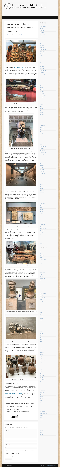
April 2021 (41, 43)
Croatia (41, 270)
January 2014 (42, 220)
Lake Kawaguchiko (43, 324)
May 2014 (41, 211)
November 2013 (42, 224)
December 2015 (43, 171)
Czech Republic (42, 272)
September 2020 (43, 51)
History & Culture (29, 34)
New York (41, 358)
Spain (41, 394)
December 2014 (43, 196)
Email (8, 444)
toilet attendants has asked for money (12, 76)
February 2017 (42, 142)
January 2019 (42, 93)
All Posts (22, 34)
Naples (41, 356)
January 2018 (42, 118)
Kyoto (41, 322)
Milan (41, 345)
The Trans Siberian (43, 404)
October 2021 (42, 34)
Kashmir (41, 318)
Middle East (42, 343)
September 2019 (43, 76)
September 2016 (43, 152)
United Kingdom (23, 36)
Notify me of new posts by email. (12, 456)
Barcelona (42, 255)
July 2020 (41, 55)
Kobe (41, 320)
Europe (25, 34)
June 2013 (41, 232)
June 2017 (41, 133)
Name (8, 441)
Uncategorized (42, 423)
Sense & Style (42, 379)
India (41, 299)
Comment (8, 430)
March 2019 (42, 89)
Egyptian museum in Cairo (18, 67)
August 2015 (42, 180)
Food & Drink (42, 289)
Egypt (41, 280)
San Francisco (42, 375)
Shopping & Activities (43, 383)
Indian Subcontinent (43, 301)
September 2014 (43, 203)
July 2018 (41, 106)
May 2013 (41, 234)
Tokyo (41, 409)
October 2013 (42, 226)
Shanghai (41, 381)
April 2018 (41, 112)
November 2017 (42, 123)
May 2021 (41, 41)
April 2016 (41, 163)
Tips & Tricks (36, 17)
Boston (41, 261)
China (41, 268)
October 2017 (42, 125)
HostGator (42, 295)
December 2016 (43, 146)
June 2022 (41, 28)
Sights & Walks (42, 386)
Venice (41, 432)
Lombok (41, 333)
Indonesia (41, 303)
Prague (41, 369)
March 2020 (42, 64)
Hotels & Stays (42, 297)
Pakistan (41, 364)
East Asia (41, 276)
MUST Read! (8, 36)
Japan (41, 312)
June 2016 (41, 158)
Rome (41, 371)
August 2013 (42, 230)
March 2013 (42, 239)
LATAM (41, 329)
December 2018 (43, 95)
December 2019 (43, 70)
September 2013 (43, 228)
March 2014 (42, 215)
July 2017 (41, 131)
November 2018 (42, 97)
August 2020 (42, 53)
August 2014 (42, 205)
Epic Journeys (42, 282)
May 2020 (41, 59)
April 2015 (41, 188)
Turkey (41, 417)
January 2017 (42, 144)
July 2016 (41, 156)
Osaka (41, 362)
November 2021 (42, 32)
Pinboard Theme (48, 465)
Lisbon (41, 331)
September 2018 (43, 102)
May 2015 (41, 186)
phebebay (8, 34)
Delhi (41, 274)
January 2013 (42, 243)
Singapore (42, 388)
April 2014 (41, 213)
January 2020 (42, 68)
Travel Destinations (15, 17)
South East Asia (42, 390)
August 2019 (42, 78)
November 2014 (42, 198)
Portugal (41, 367)
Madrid (41, 337)
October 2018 (42, 99)
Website (7, 447)
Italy (40, 310)
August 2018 (42, 104)
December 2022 (43, 26)
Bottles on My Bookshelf (44, 263)
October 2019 (42, 74)
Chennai (41, 265)
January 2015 (42, 194)
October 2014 (42, 201)
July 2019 (41, 81)
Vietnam (41, 434)
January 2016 (42, 169)
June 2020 (41, 57)
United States (42, 428)
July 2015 (41, 182)
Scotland (41, 377)
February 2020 (42, 66)
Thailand (41, 400)
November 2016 (42, 148)
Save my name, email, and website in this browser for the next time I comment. (20, 450)
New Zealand (42, 360)
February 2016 (42, 167)
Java (40, 314)
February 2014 (42, 217)
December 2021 (43, 30)
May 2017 (41, 135)
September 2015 (43, 177)
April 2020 (41, 62)
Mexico (41, 341)
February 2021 (42, 45)
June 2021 (41, 38)
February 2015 (42, 192)
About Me (6, 17)
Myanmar (41, 354)
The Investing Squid (43, 402)
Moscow (41, 350)
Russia (41, 373)
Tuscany (41, 419)
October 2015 (42, 175)
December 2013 (43, 222)
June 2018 (41, 108)
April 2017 (41, 137)
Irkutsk (41, 305)
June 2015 (41, 184)
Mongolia (41, 348)
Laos (41, 327)
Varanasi (41, 430)
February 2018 (42, 116)
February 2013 (42, 241)
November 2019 (42, 72)
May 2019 (41, 85)
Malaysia (41, 339)
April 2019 (41, 87)
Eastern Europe (42, 278)
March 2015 (42, 190)
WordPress (54, 465)
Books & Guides (43, 259)
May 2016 (41, 161)
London (33, 34)
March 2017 (42, 140)
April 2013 (41, 236)
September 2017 (43, 127)
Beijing (41, 257)
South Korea (42, 392)
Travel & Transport (43, 411)
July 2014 (41, 207)
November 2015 (42, 173)
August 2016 (42, 154)
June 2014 (41, 209)
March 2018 (42, 114)
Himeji (41, 291)
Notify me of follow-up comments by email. (13, 453)
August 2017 (42, 129)
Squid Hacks (42, 396)
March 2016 (42, 165)
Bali (40, 253)
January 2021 (42, 47)
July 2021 (41, 36)
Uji (40, 421)
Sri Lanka (41, 398)
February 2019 (42, 91)
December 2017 (43, 121)
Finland (41, 287)
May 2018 (41, 110)
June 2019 (41, 83)
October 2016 (42, 150)
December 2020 (43, 49)
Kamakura (41, 316)
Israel (41, 308)
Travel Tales (42, 415)
